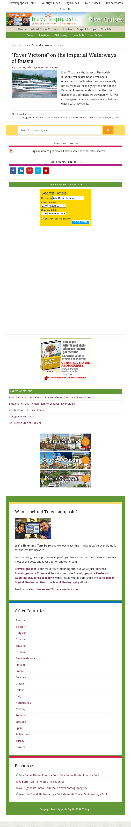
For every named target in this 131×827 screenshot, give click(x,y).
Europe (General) (26, 658)
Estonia (20, 652)
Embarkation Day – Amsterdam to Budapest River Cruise (42, 403)
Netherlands (23, 702)
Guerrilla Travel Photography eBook (85, 794)
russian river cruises (77, 117)
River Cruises (92, 3)
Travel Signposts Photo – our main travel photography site (52, 788)
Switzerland (23, 734)
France (20, 671)
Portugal (21, 715)
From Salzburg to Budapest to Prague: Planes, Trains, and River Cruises (50, 397)
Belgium (21, 626)
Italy (18, 696)
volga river (114, 117)
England (21, 645)
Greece (20, 683)
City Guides (72, 3)
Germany (21, 677)
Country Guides (50, 3)
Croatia (20, 639)
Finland (20, 664)
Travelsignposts (25, 569)
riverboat (62, 117)
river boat (40, 117)
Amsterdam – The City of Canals (27, 410)
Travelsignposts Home (22, 3)
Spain (19, 728)
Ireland (20, 690)
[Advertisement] (65, 279)
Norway (20, 709)
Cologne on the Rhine (21, 416)
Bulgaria (21, 633)
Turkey (20, 740)
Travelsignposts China (30, 573)
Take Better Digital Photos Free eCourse (40, 781)
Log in (88, 809)
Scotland (21, 721)
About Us (65, 9)
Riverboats (28, 114)
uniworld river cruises (98, 117)
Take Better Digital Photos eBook (79, 775)
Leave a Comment (49, 67)
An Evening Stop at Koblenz (25, 422)
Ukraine (20, 747)
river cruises (51, 117)
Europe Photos (114, 3)
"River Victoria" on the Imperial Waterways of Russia (64, 58)
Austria (20, 620)
